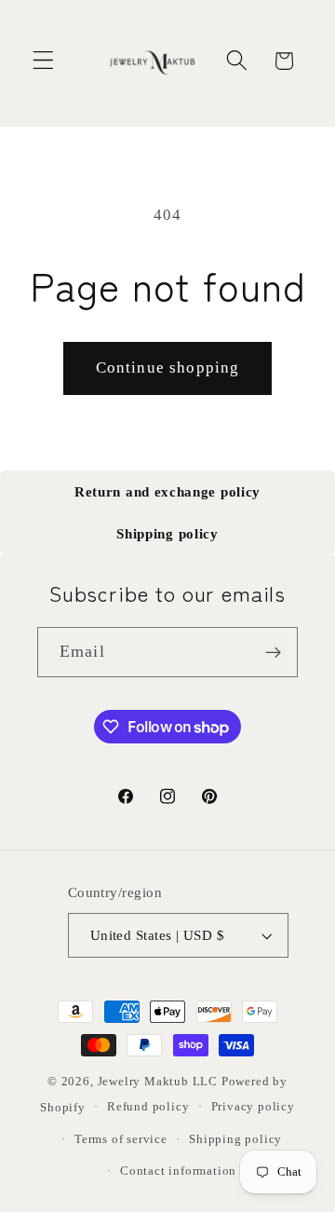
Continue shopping (168, 367)
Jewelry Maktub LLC (158, 1081)
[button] (43, 61)
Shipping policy (167, 533)
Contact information (178, 1171)
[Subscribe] (273, 652)
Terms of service (121, 1139)
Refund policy (148, 1106)
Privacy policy (253, 1106)
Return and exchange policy (167, 491)
